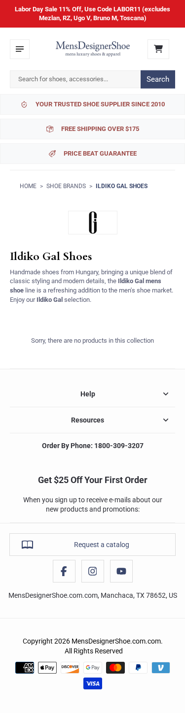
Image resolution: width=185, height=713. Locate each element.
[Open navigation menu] (20, 49)
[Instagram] (93, 571)
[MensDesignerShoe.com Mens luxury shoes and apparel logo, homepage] (93, 49)
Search (158, 79)
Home (28, 186)
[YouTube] (121, 571)
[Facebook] (64, 571)
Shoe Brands (66, 186)
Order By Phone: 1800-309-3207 (93, 446)
